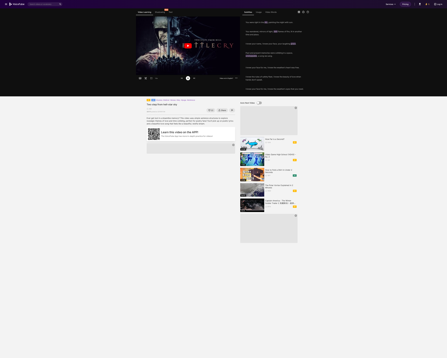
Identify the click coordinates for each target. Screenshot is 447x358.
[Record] (306, 22)
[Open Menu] (6, 4)
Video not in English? (226, 78)
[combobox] (43, 4)
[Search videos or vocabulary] (60, 4)
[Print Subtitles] (303, 12)
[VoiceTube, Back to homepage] (17, 4)
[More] (236, 78)
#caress (159, 100)
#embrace (191, 100)
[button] (299, 12)
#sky (178, 100)
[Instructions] (307, 12)
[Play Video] (188, 46)
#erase (173, 100)
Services (389, 4)
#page (183, 100)
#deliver (166, 100)
